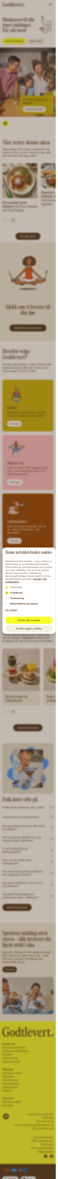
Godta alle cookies (29, 620)
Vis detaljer (11, 610)
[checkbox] (6, 587)
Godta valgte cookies (29, 628)
